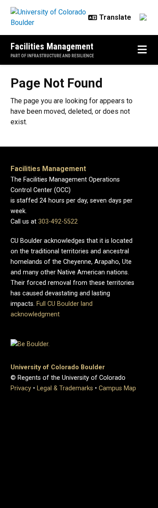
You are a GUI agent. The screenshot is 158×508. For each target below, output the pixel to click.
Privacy (21, 388)
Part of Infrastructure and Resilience (52, 55)
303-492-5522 (58, 221)
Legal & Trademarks (65, 388)
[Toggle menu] (142, 50)
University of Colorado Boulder (58, 367)
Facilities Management (52, 46)
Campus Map (117, 388)
